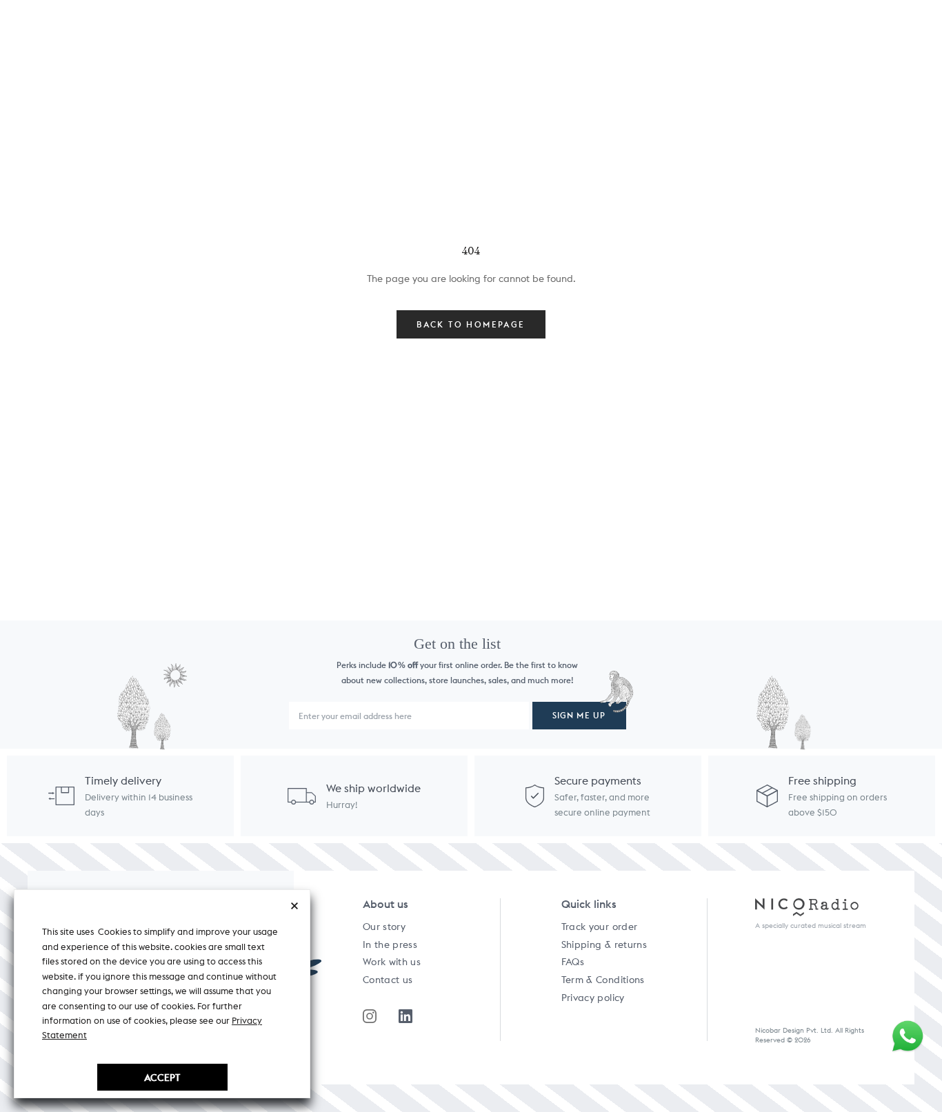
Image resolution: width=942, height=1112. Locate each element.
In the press (390, 944)
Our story (384, 926)
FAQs (572, 961)
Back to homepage (471, 324)
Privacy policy (593, 997)
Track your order (599, 926)
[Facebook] (405, 1016)
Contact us (388, 979)
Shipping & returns (604, 944)
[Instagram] (370, 1016)
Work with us (392, 961)
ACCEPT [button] (162, 1077)
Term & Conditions (603, 979)
